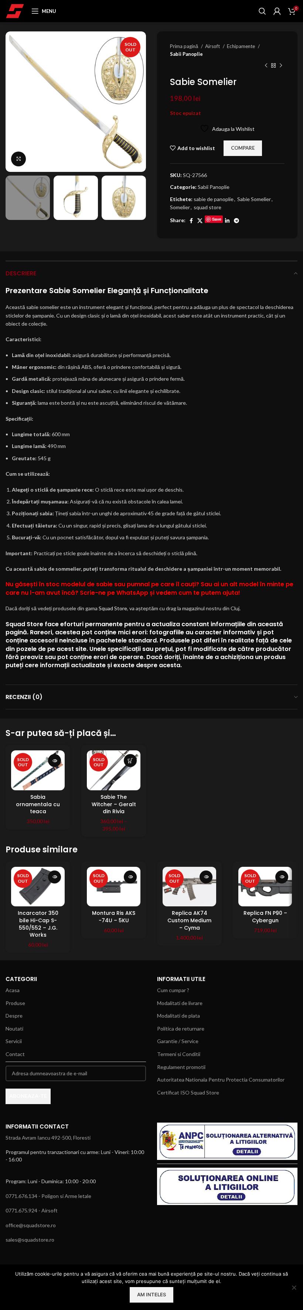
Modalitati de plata (178, 1015)
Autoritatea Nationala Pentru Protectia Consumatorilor (221, 1079)
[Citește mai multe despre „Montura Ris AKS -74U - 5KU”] (130, 876)
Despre (14, 1015)
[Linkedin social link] (227, 220)
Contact (15, 1054)
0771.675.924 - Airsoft (32, 1210)
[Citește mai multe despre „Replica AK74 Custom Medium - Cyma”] (206, 876)
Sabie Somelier (254, 199)
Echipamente (241, 46)
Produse (15, 1003)
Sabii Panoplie (186, 54)
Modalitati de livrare (179, 1003)
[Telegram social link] (236, 220)
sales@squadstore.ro (30, 1239)
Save (216, 219)
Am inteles (151, 1294)
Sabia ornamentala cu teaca (38, 804)
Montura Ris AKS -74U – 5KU (113, 916)
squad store (207, 207)
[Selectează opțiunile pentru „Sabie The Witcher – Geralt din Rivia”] (130, 760)
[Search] (262, 11)
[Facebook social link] (191, 220)
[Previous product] (266, 65)
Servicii (14, 1041)
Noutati (14, 1028)
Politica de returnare (180, 1028)
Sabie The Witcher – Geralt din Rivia (114, 804)
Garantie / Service (177, 1041)
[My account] (277, 11)
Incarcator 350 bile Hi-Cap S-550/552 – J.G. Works (38, 924)
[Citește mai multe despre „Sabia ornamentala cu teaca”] (54, 760)
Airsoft (213, 46)
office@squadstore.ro (31, 1225)
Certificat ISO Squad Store (188, 1092)
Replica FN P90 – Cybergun (265, 916)
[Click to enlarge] (18, 159)
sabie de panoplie (214, 199)
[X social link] (200, 220)
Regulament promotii (181, 1067)
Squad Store (113, 608)
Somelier (180, 207)
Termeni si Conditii (178, 1054)
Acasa (13, 990)
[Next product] (281, 65)
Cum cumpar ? (173, 990)
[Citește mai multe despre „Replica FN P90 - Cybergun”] (281, 876)
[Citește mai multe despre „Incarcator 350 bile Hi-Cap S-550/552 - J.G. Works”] (54, 876)
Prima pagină (184, 46)
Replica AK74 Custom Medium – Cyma (189, 920)
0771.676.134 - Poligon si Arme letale (48, 1196)
